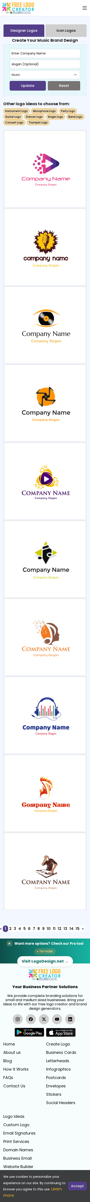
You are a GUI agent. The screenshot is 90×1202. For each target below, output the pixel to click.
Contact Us (14, 1086)
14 (71, 928)
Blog (7, 1061)
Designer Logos (24, 30)
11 (54, 928)
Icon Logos (66, 30)
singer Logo (55, 117)
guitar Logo (13, 117)
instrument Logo (16, 111)
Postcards (56, 1078)
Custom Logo (16, 1125)
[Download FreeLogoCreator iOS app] (61, 1032)
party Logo (68, 111)
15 (78, 928)
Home (9, 1044)
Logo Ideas (13, 1116)
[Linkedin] (70, 1019)
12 (59, 928)
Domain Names (18, 1150)
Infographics (58, 1069)
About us (12, 1053)
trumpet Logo (38, 122)
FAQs (8, 1078)
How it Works (16, 1069)
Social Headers (60, 1103)
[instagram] (18, 1019)
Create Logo (58, 1044)
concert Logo (14, 122)
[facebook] (31, 1019)
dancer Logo (34, 117)
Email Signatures (19, 1133)
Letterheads (57, 1061)
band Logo (75, 117)
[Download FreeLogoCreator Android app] (29, 1032)
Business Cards (61, 1053)
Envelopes (56, 1086)
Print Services (16, 1142)
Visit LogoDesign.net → (45, 961)
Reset (64, 85)
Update (27, 85)
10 (49, 928)
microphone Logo (44, 111)
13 (65, 928)
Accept (77, 1186)
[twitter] (44, 1019)
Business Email (17, 1158)
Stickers (53, 1094)
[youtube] (57, 1019)
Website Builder (18, 1167)
